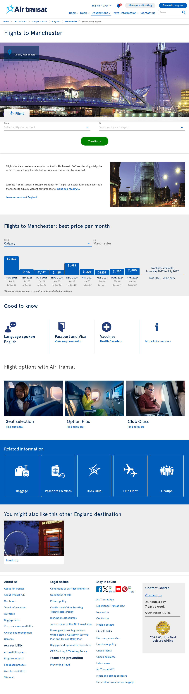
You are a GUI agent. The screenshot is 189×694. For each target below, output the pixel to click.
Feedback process (14, 664)
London (11, 560)
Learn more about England (21, 197)
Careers (8, 639)
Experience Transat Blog (110, 605)
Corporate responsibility (18, 626)
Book (72, 13)
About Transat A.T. (14, 595)
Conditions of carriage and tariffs (69, 588)
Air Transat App (105, 599)
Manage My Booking (140, 5)
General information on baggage (115, 682)
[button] (17, 113)
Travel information (124, 13)
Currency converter (108, 638)
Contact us (148, 13)
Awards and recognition (18, 632)
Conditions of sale (60, 595)
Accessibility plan (14, 652)
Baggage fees (11, 620)
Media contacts (105, 624)
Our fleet (9, 613)
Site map (9, 677)
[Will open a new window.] (99, 589)
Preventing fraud (60, 664)
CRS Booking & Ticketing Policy (68, 651)
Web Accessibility (14, 671)
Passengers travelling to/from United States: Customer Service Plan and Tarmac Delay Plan (69, 635)
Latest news (103, 663)
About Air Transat (14, 588)
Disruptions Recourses (63, 617)
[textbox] (47, 126)
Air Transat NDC (105, 669)
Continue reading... (68, 188)
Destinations (100, 13)
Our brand (10, 601)
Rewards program (173, 5)
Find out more (14, 426)
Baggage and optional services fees (70, 645)
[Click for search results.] (184, 12)
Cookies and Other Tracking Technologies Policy (66, 609)
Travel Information (14, 607)
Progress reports (14, 658)
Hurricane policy (106, 644)
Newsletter (102, 612)
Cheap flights (104, 650)
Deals (83, 13)
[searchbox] (172, 12)
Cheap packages (105, 656)
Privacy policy (58, 601)
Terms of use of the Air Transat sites (71, 624)
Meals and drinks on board (111, 675)
